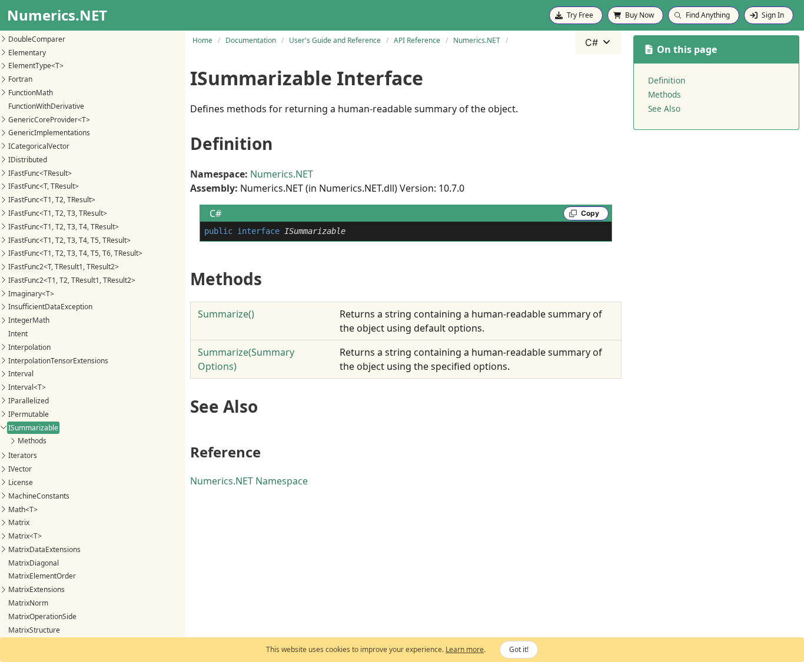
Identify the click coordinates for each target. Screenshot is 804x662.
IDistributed (27, 160)
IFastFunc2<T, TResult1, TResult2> (63, 267)
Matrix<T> (25, 536)
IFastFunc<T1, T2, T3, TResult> (57, 213)
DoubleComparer (36, 39)
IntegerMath (28, 320)
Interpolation (29, 347)
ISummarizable (33, 427)
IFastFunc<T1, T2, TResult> (51, 200)
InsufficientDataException (50, 307)
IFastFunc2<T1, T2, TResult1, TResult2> (71, 280)
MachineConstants (38, 496)
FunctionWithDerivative (46, 106)
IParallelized (28, 401)
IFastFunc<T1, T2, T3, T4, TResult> (63, 227)
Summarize (226, 313)
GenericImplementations (49, 133)
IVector (20, 469)
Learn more (465, 649)
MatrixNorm (28, 603)
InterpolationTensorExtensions (58, 360)
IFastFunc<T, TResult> (43, 186)
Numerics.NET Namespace (249, 480)
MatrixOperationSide (42, 616)
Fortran (20, 79)
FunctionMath (30, 93)
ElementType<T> (36, 66)
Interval (21, 374)
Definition (666, 80)
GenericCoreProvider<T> (49, 119)
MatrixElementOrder (42, 576)
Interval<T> (27, 387)
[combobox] (599, 42)
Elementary (27, 52)
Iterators (22, 455)
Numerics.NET (281, 174)
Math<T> (23, 509)
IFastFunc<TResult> (40, 173)
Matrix (18, 522)
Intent (18, 334)
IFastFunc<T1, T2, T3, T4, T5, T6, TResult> (75, 253)
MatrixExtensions (36, 589)
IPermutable (28, 414)
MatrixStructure (34, 629)
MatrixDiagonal (33, 563)
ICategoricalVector (38, 146)
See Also (664, 108)
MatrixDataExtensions (44, 549)
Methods (32, 441)
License (20, 482)
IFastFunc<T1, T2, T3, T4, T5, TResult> (69, 240)
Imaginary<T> (31, 293)
